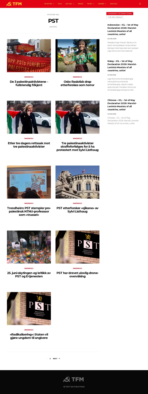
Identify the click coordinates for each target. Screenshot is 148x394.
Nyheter (48, 4)
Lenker (101, 4)
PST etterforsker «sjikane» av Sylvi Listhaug (77, 209)
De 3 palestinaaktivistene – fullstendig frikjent (29, 83)
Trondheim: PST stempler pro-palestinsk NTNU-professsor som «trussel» (29, 211)
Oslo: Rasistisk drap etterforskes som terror (77, 83)
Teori (89, 4)
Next (55, 358)
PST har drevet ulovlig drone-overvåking (77, 274)
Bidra (80, 4)
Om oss (68, 4)
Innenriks (28, 77)
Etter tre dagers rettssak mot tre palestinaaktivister (29, 144)
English (113, 4)
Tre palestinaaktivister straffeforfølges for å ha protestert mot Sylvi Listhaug (77, 146)
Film (60, 4)
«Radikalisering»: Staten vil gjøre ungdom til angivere (29, 336)
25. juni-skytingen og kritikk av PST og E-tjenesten (29, 274)
